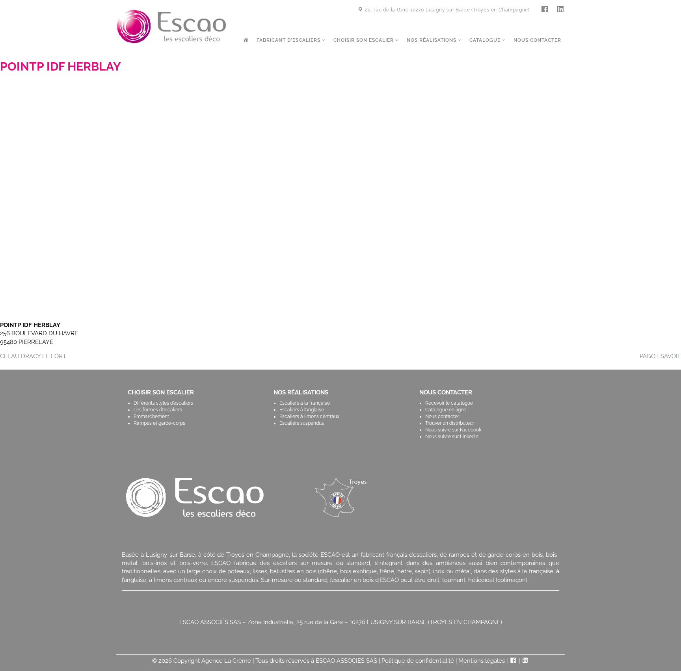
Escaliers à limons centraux (309, 416)
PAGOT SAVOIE (660, 356)
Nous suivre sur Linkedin (451, 436)
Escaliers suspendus (301, 423)
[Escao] (171, 26)
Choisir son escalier (364, 40)
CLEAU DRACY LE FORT (33, 356)
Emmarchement (151, 416)
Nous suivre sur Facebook (453, 430)
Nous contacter (537, 40)
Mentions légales (481, 660)
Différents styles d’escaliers (163, 403)
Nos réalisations (432, 40)
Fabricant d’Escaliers (289, 40)
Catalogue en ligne (445, 410)
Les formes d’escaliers (158, 410)
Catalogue (485, 40)
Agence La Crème (226, 660)
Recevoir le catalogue (449, 403)
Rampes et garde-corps (159, 423)
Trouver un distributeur (449, 423)
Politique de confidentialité (417, 660)
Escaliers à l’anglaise (301, 410)
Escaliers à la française (304, 403)
